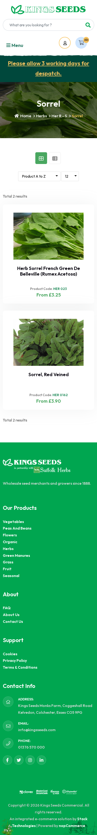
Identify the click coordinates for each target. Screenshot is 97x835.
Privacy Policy (15, 660)
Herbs (41, 115)
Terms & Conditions (20, 667)
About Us (11, 614)
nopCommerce (72, 825)
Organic (10, 541)
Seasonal (11, 575)
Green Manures (16, 555)
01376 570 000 (31, 747)
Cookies (10, 654)
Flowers (10, 535)
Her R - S (59, 115)
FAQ (7, 607)
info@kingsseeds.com (37, 729)
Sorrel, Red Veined (48, 374)
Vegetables (13, 521)
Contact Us (13, 621)
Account (69, 43)
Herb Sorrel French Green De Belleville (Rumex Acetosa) (48, 271)
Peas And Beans (17, 528)
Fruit (7, 568)
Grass (8, 562)
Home (25, 115)
